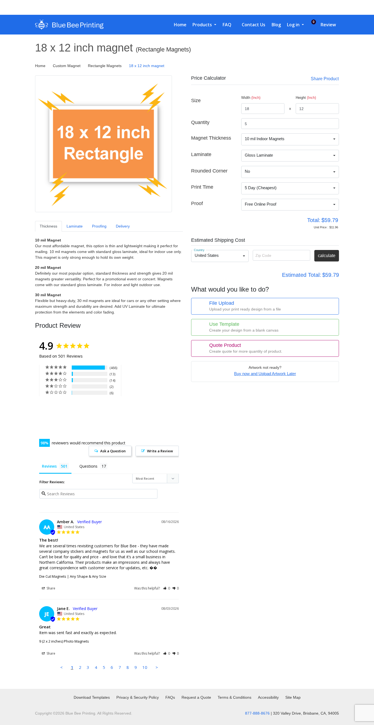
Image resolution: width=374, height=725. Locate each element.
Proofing (99, 226)
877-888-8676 (257, 713)
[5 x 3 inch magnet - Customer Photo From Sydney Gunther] (49, 425)
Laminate (75, 226)
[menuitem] (177, 24)
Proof (197, 203)
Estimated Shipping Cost (218, 240)
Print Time (202, 187)
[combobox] (290, 139)
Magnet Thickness (211, 138)
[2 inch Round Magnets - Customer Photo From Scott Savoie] (109, 409)
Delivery (123, 226)
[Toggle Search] (310, 7)
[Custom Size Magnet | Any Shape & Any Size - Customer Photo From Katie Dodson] (69, 409)
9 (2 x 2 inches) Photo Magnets (64, 641)
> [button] (157, 667)
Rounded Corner (209, 171)
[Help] (204, 100)
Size (196, 100)
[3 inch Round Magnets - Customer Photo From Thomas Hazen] (49, 409)
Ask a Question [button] (113, 450)
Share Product (325, 78)
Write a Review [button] (160, 450)
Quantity (200, 122)
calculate (326, 255)
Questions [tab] (88, 466)
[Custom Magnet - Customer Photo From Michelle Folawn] (69, 425)
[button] (166, 588)
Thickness (48, 226)
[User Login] (321, 7)
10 (144, 667)
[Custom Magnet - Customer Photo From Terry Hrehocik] (89, 425)
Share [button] (50, 588)
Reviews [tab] (49, 466)
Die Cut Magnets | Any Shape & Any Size (72, 576)
